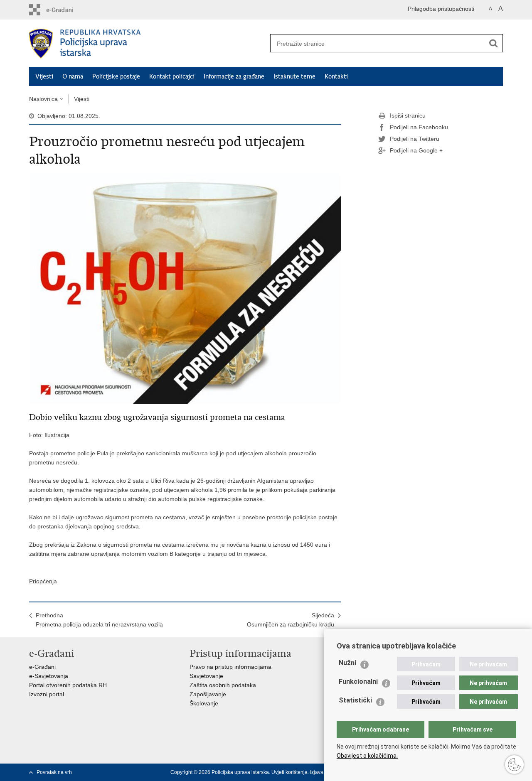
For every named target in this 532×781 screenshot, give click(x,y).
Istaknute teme (294, 76)
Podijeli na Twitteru (414, 138)
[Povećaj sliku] (185, 288)
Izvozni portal (46, 694)
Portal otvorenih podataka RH (68, 685)
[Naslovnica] (147, 44)
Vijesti (44, 76)
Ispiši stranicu (408, 115)
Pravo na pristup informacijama (230, 666)
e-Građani (42, 666)
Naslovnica (43, 99)
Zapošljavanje (208, 694)
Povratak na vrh (54, 772)
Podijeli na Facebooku (419, 127)
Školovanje (204, 703)
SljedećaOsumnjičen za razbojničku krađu (290, 620)
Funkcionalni (358, 681)
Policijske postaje (116, 76)
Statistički (355, 700)
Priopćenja (43, 581)
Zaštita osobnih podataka (223, 685)
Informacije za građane (234, 76)
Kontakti (336, 76)
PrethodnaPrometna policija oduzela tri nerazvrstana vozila (99, 620)
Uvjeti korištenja (289, 772)
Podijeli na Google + (416, 150)
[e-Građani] (64, 9)
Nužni (347, 663)
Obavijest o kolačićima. (367, 755)
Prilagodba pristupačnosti (441, 8)
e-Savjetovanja (48, 676)
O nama (72, 76)
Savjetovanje (206, 676)
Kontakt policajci (172, 76)
